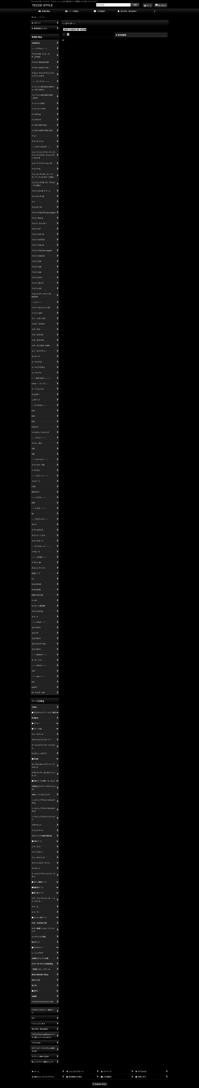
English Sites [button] (100, 1084)
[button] (155, 11)
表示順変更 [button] (122, 35)
